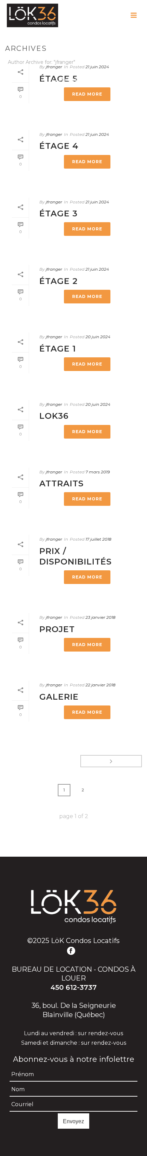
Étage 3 (58, 213)
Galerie (59, 697)
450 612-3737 (74, 987)
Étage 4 (59, 146)
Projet (57, 629)
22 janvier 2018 (100, 684)
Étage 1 (57, 349)
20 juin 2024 (97, 336)
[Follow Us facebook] (71, 951)
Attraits (61, 483)
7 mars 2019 (97, 471)
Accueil (40, 80)
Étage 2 (58, 281)
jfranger (54, 134)
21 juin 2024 (97, 134)
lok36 (54, 416)
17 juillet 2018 (98, 539)
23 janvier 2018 (100, 617)
